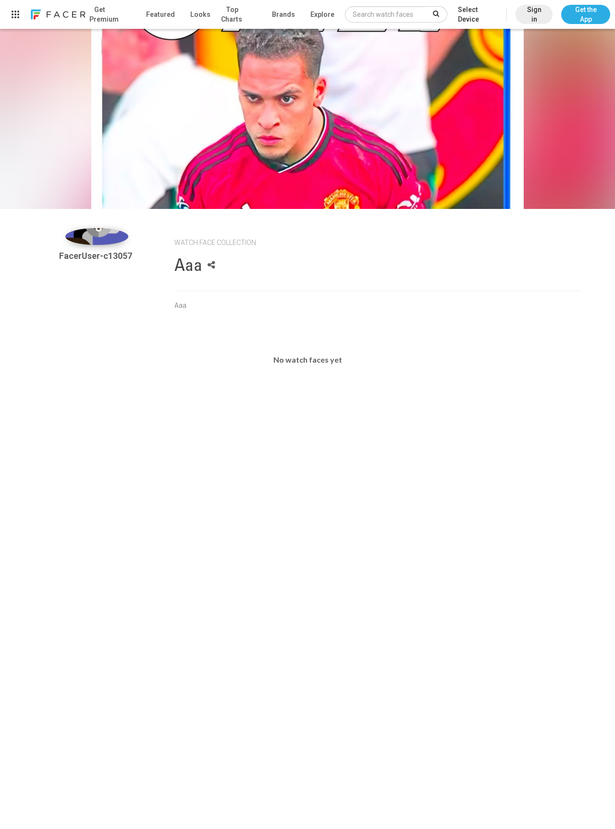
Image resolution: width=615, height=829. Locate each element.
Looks (200, 14)
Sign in (534, 14)
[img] (96, 236)
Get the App (586, 14)
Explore (322, 14)
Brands (283, 14)
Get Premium (104, 14)
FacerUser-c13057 (96, 256)
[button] (585, 9)
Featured (160, 14)
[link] (57, 14)
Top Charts (231, 14)
